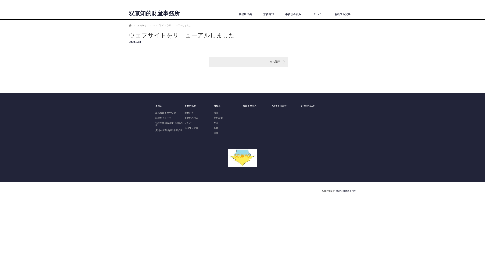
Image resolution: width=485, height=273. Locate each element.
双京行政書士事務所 (165, 113)
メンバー (318, 14)
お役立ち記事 (342, 14)
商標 (216, 128)
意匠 (216, 123)
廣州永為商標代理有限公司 (169, 130)
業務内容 (268, 14)
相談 (216, 133)
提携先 (158, 106)
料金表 (217, 106)
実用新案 (218, 118)
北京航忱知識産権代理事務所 (169, 124)
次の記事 (275, 61)
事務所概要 (245, 14)
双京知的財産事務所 (154, 13)
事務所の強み (293, 14)
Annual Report (279, 106)
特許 (216, 113)
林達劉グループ (163, 118)
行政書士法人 (250, 106)
